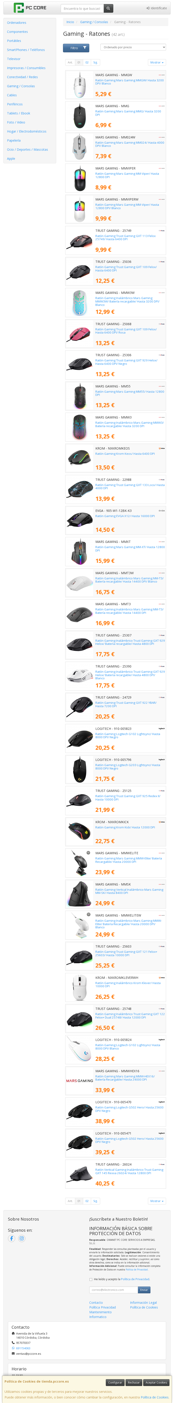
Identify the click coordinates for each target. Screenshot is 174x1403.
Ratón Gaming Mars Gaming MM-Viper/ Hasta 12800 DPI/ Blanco (127, 206)
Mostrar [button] (155, 62)
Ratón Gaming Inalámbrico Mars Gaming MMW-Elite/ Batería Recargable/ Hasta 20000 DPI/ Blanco (128, 924)
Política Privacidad (102, 1307)
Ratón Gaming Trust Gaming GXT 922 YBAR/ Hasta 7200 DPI (126, 704)
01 (79, 62)
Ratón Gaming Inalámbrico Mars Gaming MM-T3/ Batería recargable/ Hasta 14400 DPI (129, 611)
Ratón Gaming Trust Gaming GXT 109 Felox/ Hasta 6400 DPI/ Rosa (126, 331)
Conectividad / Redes (22, 77)
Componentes (17, 31)
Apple (11, 158)
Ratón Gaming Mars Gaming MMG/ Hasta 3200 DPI (128, 113)
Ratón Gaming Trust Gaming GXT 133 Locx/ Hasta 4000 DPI (130, 486)
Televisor (13, 59)
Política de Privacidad (137, 1269)
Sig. (95, 62)
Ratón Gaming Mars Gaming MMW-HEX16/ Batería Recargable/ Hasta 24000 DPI (125, 1078)
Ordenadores (16, 22)
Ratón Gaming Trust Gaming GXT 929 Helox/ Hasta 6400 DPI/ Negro (126, 362)
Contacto (96, 1302)
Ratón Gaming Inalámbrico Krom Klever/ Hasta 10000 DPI (128, 984)
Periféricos (15, 104)
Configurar (115, 1382)
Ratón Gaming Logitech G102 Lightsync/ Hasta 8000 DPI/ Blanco (127, 1046)
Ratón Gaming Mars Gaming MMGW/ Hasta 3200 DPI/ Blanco (129, 82)
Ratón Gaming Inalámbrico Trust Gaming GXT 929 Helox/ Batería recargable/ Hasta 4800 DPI (130, 642)
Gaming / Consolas (21, 86)
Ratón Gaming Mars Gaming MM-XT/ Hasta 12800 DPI (130, 548)
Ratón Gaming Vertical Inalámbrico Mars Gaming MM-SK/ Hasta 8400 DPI (129, 891)
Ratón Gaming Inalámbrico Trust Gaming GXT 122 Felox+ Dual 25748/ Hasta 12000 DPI (130, 1015)
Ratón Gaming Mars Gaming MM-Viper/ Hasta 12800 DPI (127, 175)
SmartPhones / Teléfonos (26, 50)
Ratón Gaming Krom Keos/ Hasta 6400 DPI (125, 454)
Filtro (74, 48)
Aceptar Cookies (156, 1382)
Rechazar (134, 1382)
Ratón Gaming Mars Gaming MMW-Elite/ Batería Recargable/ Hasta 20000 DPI (128, 860)
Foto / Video (16, 122)
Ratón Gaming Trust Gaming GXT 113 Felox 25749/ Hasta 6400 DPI (125, 237)
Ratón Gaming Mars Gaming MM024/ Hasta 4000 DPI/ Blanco (129, 144)
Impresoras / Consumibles (26, 68)
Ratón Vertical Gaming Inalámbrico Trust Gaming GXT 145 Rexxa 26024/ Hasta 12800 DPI (129, 1171)
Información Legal (143, 1302)
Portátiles (14, 41)
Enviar (144, 1290)
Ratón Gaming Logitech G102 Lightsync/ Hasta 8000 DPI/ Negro (127, 735)
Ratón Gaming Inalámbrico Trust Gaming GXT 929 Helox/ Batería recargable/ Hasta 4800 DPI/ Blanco (130, 675)
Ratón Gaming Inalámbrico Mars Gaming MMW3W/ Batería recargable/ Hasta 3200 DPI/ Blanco (127, 301)
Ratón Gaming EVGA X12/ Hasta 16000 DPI (125, 516)
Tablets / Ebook (18, 113)
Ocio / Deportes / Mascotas (27, 149)
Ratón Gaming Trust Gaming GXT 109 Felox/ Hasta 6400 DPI (126, 268)
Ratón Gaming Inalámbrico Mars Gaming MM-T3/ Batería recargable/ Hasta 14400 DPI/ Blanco (129, 580)
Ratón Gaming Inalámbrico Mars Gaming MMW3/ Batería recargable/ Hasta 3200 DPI (129, 424)
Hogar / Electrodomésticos (26, 131)
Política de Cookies (155, 1397)
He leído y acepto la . (122, 1279)
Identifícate (158, 8)
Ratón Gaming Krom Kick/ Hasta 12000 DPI (125, 827)
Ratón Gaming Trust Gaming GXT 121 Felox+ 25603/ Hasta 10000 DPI (126, 953)
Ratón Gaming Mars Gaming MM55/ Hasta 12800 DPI (129, 393)
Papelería (14, 140)
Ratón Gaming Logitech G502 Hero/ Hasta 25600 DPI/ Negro (129, 1109)
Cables (12, 95)
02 (87, 62)
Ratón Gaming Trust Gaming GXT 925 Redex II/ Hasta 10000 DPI (127, 797)
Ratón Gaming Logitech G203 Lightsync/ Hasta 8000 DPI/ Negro (127, 766)
